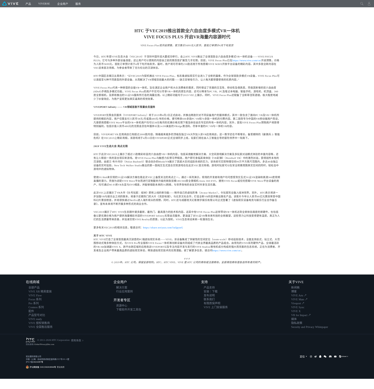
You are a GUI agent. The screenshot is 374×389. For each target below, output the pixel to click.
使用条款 (76, 340)
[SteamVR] (343, 356)
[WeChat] (325, 356)
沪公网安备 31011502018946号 (43, 367)
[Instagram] (311, 356)
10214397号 (38, 362)
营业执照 (60, 367)
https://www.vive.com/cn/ (246, 60)
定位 (302, 356)
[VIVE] (10, 3)
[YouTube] (335, 356)
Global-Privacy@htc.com (44, 344)
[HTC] (30, 340)
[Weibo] (315, 356)
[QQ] (320, 356)
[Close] (362, 3)
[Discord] (330, 356)
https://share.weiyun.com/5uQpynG (163, 227)
